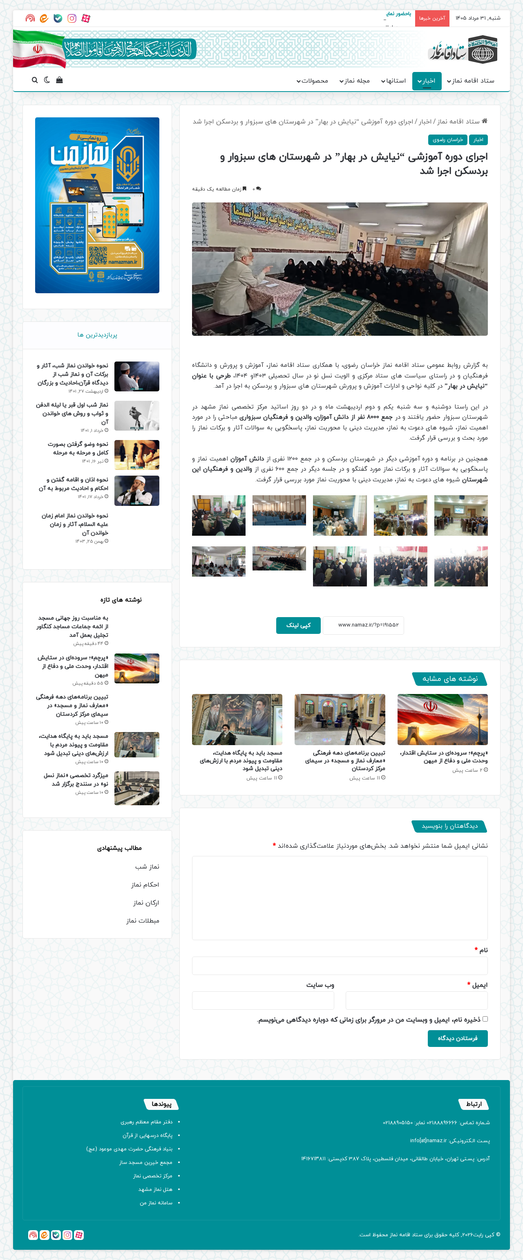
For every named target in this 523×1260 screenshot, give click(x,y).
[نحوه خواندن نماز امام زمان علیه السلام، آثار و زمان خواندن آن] (136, 534)
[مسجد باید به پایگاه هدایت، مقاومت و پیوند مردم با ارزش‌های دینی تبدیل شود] (237, 719)
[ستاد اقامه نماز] (462, 49)
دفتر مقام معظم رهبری (146, 1122)
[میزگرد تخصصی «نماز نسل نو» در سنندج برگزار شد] (136, 788)
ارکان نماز (146, 902)
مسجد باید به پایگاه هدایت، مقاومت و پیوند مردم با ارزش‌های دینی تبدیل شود (241, 761)
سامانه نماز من (156, 1203)
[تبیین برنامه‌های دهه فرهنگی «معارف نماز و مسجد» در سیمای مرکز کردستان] (340, 719)
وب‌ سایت (320, 985)
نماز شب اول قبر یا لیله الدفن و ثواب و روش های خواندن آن (72, 413)
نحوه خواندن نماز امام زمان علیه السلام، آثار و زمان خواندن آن (75, 524)
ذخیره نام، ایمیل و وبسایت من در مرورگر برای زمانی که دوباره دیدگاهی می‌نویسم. (369, 1019)
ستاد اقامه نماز (473, 80)
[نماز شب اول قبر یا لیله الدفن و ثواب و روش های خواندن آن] (136, 416)
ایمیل (477, 985)
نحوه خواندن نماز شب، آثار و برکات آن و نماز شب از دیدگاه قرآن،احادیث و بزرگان (72, 374)
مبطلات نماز (142, 920)
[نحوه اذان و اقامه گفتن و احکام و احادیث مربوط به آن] (136, 490)
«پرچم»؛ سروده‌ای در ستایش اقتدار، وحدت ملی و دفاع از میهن (444, 757)
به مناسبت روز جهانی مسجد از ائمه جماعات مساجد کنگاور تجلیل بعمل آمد (72, 626)
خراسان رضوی (448, 140)
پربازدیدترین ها (97, 335)
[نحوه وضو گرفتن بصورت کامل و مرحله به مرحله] (136, 455)
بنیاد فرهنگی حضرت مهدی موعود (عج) (129, 1149)
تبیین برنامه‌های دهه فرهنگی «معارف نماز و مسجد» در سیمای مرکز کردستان (345, 761)
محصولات (315, 80)
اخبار (429, 80)
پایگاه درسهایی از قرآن (147, 1135)
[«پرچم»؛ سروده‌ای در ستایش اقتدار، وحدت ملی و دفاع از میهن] (443, 719)
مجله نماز (357, 80)
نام (481, 950)
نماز (394, 1235)
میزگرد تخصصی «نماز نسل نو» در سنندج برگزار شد (76, 780)
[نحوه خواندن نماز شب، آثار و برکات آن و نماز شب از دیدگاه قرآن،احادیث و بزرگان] (136, 376)
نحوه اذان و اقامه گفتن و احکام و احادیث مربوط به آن (73, 484)
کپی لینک (298, 625)
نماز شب (147, 866)
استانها (396, 80)
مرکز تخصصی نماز (152, 1176)
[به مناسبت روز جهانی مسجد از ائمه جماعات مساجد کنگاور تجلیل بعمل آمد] (136, 630)
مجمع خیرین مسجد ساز (145, 1162)
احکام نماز (145, 884)
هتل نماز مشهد (155, 1189)
